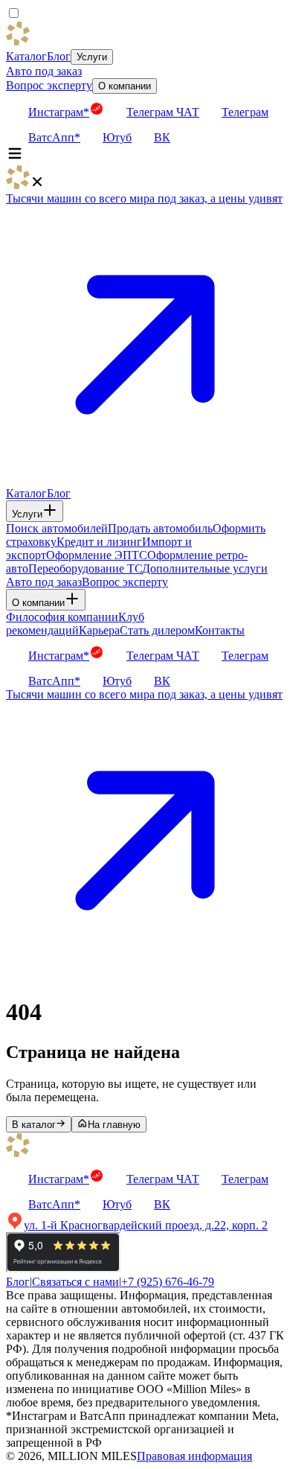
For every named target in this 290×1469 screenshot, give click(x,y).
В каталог (34, 1124)
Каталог (26, 56)
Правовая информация (194, 1456)
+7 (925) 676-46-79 (167, 1281)
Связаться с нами (75, 1281)
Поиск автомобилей (57, 528)
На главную (114, 1124)
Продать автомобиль (160, 528)
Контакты (220, 630)
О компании (124, 86)
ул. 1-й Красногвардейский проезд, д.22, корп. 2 (146, 1225)
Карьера (99, 630)
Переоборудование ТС (85, 568)
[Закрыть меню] (37, 185)
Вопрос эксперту (49, 85)
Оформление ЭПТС (96, 555)
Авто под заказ (44, 71)
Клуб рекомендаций (75, 624)
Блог (59, 56)
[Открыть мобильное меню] (15, 158)
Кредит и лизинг (99, 541)
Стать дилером (157, 630)
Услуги (92, 57)
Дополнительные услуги (205, 568)
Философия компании (62, 617)
